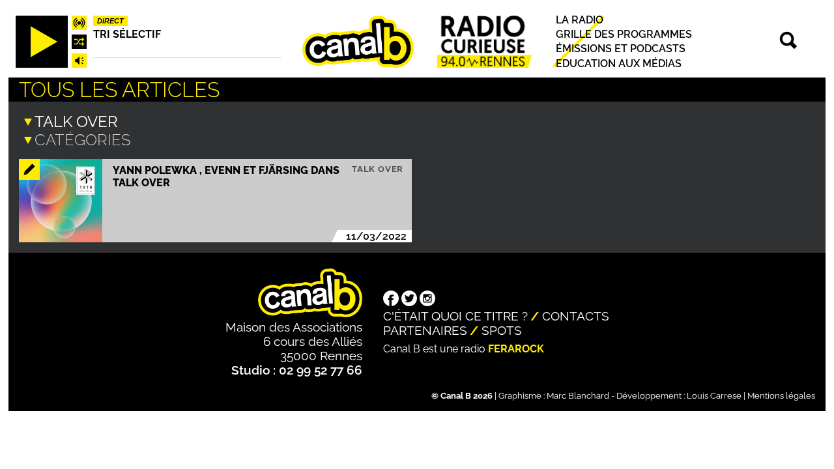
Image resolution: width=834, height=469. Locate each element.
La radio (579, 20)
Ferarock (516, 349)
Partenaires (425, 330)
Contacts (575, 316)
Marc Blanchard (578, 396)
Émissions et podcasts (620, 49)
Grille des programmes (624, 34)
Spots (502, 330)
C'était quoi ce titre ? (455, 316)
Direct (110, 21)
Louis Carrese (714, 396)
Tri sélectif (127, 34)
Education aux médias (619, 63)
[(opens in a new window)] (391, 300)
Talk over (377, 169)
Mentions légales (781, 396)
